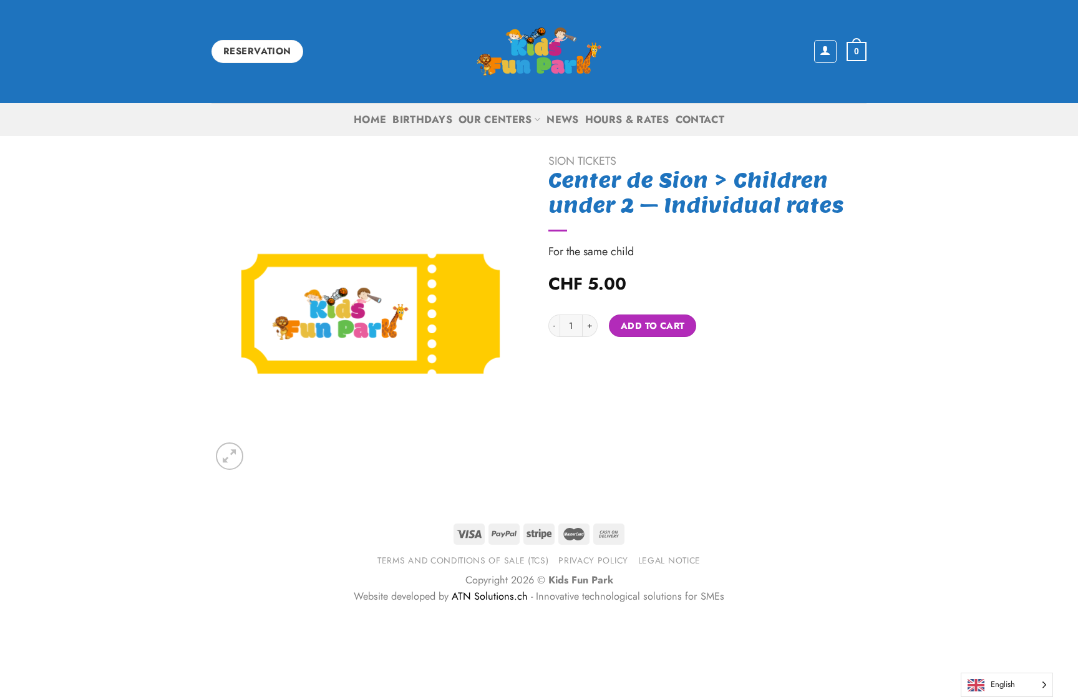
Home (370, 119)
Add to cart (653, 325)
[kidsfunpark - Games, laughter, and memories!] (539, 51)
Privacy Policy (593, 560)
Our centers (495, 119)
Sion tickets (582, 161)
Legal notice (669, 560)
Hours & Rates (627, 119)
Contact (700, 119)
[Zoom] (229, 456)
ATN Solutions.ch (490, 596)
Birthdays (422, 119)
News (562, 119)
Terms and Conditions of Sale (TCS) (463, 560)
